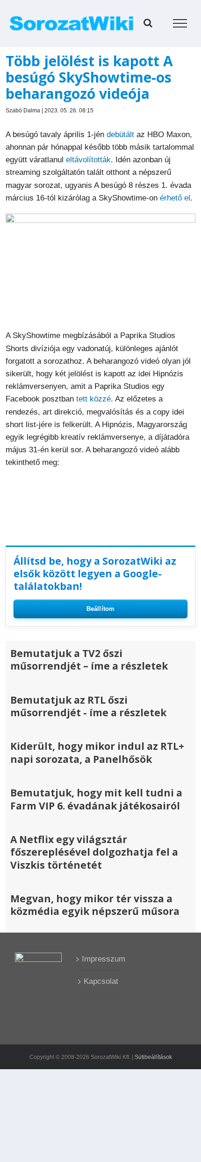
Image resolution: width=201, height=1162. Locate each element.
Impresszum (101, 958)
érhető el (175, 198)
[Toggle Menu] (180, 23)
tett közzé (93, 398)
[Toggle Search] (148, 23)
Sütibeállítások (153, 1057)
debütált (120, 134)
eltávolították (88, 159)
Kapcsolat (101, 981)
